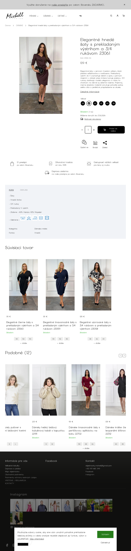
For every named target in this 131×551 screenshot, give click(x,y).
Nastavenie (23, 544)
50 (30, 339)
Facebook (89, 471)
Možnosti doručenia (92, 119)
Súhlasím (105, 534)
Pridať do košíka (113, 129)
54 (17, 339)
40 (116, 444)
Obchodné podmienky (14, 474)
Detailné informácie (89, 91)
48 (90, 339)
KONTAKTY (9, 483)
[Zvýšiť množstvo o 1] (94, 130)
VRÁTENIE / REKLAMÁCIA (15, 480)
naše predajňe (60, 4)
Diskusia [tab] (24, 190)
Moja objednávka (12, 471)
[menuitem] (35, 15)
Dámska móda (41, 229)
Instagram (90, 474)
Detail (8, 314)
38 (122, 444)
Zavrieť (116, 152)
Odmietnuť (105, 542)
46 (97, 339)
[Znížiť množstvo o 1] (82, 130)
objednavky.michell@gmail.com (99, 465)
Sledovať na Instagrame (24, 527)
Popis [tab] (11, 190)
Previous (121, 355)
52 (23, 339)
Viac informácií (37, 539)
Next (125, 355)
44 (103, 339)
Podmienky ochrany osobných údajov (21, 477)
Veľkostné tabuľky (12, 465)
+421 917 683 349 (93, 468)
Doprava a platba (13, 468)
